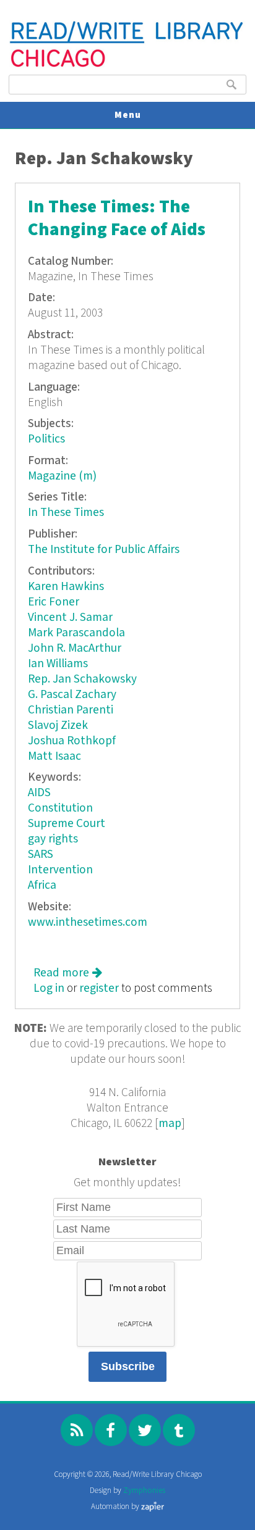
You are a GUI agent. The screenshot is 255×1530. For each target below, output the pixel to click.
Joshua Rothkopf (72, 741)
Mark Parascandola (76, 633)
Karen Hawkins (66, 586)
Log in (48, 988)
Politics (46, 439)
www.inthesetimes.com (87, 922)
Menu (128, 115)
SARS (40, 854)
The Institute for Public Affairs (103, 549)
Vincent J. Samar (70, 617)
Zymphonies (144, 1491)
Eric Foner (53, 602)
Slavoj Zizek (58, 725)
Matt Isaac (54, 756)
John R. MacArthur (74, 648)
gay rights (53, 839)
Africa (42, 885)
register (99, 988)
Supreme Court (66, 823)
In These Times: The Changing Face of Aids (116, 218)
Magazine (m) (62, 476)
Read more (67, 973)
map (169, 1123)
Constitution (60, 808)
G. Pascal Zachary (72, 694)
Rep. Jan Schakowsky (82, 679)
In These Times (66, 512)
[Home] (127, 65)
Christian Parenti (70, 710)
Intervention (60, 870)
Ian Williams (58, 663)
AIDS (39, 792)
